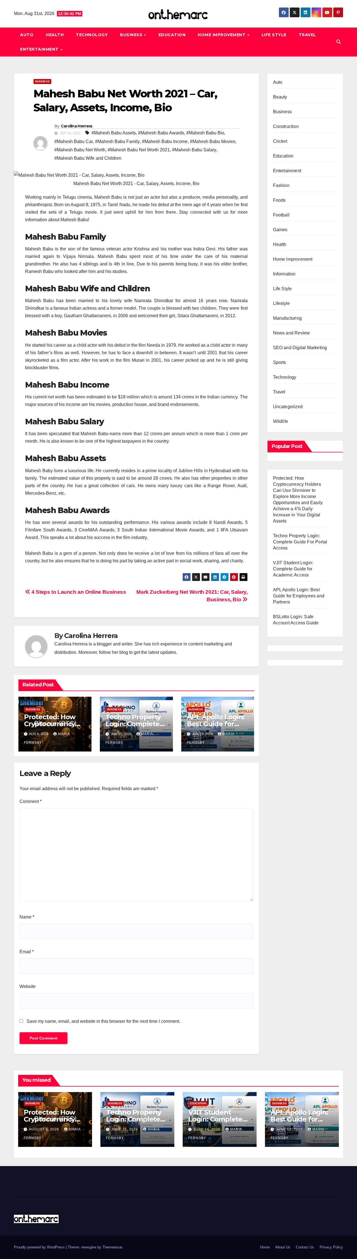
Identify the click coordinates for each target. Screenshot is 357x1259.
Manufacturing (287, 318)
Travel (307, 34)
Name (27, 917)
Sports (279, 362)
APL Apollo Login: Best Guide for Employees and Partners (299, 595)
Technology (92, 34)
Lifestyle (281, 303)
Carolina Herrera (76, 126)
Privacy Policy (331, 1247)
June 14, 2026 (207, 1129)
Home (265, 1247)
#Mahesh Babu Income (165, 141)
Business (132, 34)
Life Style (274, 34)
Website (28, 986)
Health (55, 34)
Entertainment (40, 49)
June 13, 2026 (290, 1129)
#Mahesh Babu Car (73, 141)
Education (172, 34)
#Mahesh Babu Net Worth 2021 (139, 149)
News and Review (291, 333)
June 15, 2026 (125, 1129)
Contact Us (305, 1247)
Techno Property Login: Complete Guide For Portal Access (300, 541)
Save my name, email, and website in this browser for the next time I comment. (103, 1021)
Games (280, 229)
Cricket (280, 141)
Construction (286, 126)
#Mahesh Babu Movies (212, 141)
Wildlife (280, 421)
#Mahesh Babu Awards (161, 132)
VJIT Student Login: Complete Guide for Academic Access (293, 568)
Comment (31, 801)
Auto (26, 34)
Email (27, 951)
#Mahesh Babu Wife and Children (87, 158)
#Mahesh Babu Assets (113, 132)
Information (284, 274)
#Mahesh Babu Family (117, 141)
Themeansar (112, 1247)
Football (281, 215)
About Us (282, 1247)
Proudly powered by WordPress (40, 1247)
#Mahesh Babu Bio (205, 132)
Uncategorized (288, 406)
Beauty (280, 97)
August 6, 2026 (44, 1129)
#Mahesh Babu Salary (194, 149)
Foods (279, 200)
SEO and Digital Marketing (300, 347)
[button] (338, 42)
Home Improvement (222, 34)
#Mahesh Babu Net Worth (79, 149)
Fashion (281, 185)
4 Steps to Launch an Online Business (78, 592)
